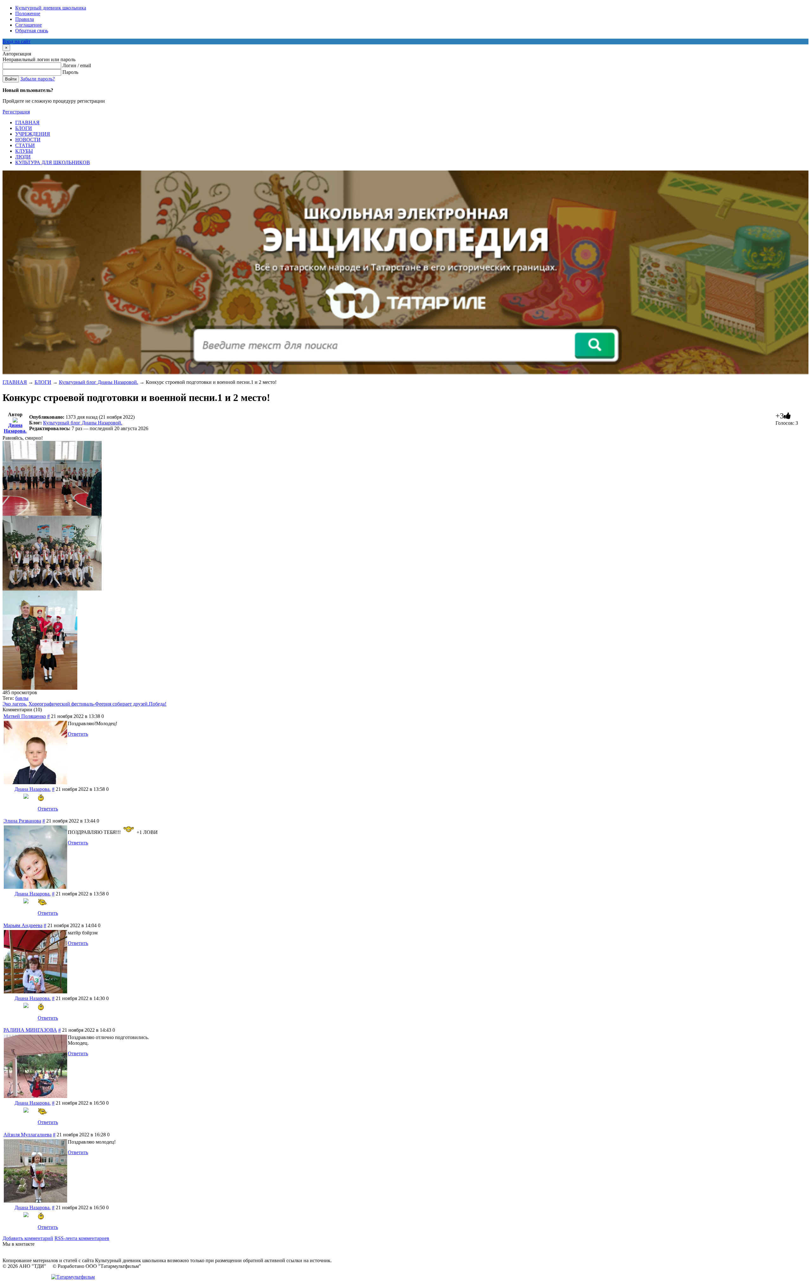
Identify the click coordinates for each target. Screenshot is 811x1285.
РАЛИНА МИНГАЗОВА (30, 1030)
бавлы (22, 698)
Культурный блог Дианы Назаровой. (98, 382)
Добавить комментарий (28, 1238)
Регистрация (16, 111)
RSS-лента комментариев (81, 1238)
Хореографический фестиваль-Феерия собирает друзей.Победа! (97, 704)
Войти (10, 79)
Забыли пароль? (37, 78)
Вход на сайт (16, 41)
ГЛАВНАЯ (15, 382)
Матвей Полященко (24, 716)
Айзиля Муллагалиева (27, 1134)
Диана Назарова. (15, 428)
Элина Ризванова (22, 820)
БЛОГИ (43, 382)
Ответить (78, 734)
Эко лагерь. (15, 704)
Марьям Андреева (22, 925)
